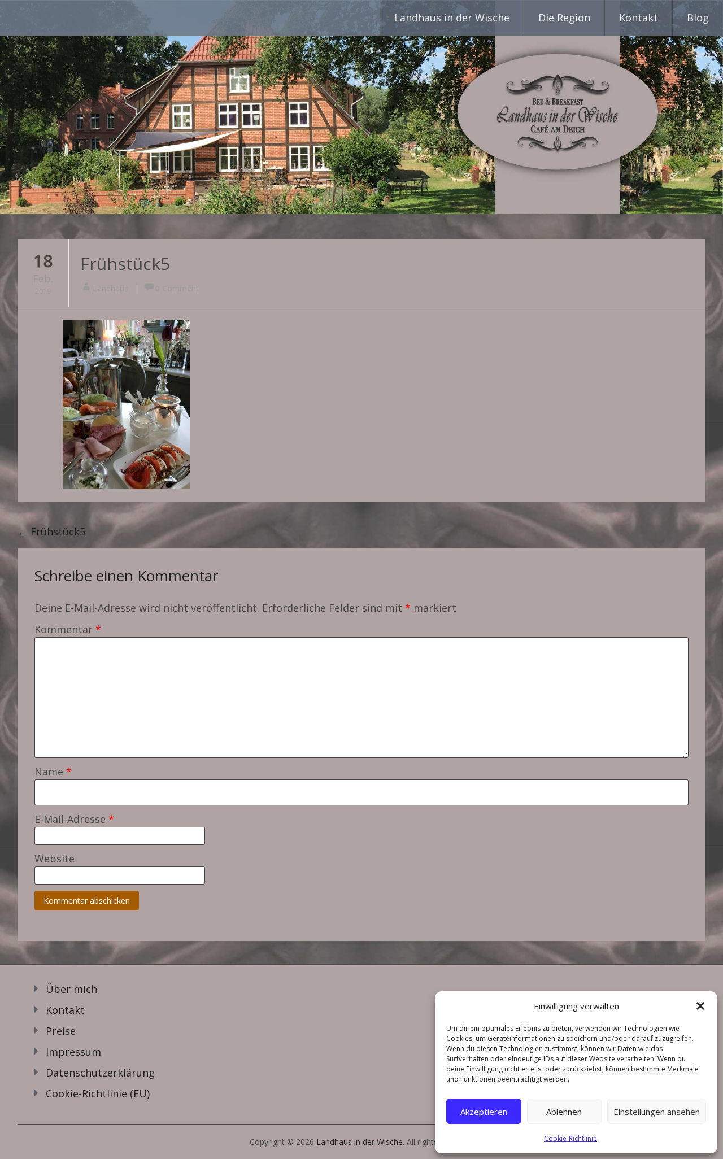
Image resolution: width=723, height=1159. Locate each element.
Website (54, 858)
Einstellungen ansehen (656, 1111)
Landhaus (110, 288)
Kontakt (638, 17)
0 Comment (177, 288)
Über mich (71, 989)
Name (53, 771)
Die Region (564, 17)
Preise (61, 1031)
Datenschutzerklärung (100, 1072)
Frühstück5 (125, 263)
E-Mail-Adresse (74, 819)
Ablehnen (564, 1111)
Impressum (73, 1051)
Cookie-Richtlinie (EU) (98, 1093)
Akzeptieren (483, 1111)
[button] (700, 1006)
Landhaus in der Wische (451, 17)
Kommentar (67, 629)
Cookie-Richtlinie (570, 1138)
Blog (698, 17)
